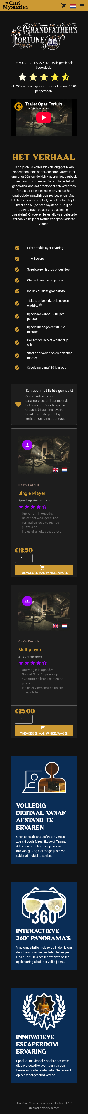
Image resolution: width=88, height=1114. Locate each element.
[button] (17, 5)
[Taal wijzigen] (72, 5)
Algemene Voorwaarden (44, 1108)
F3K (69, 1103)
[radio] (22, 77)
